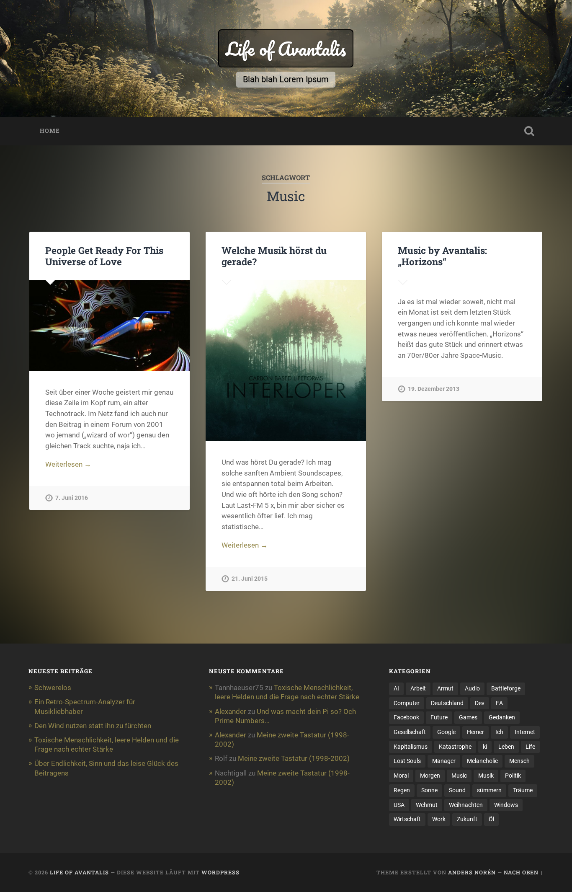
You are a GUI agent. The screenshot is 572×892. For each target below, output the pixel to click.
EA (499, 703)
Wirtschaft (407, 819)
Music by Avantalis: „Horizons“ (442, 256)
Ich (499, 732)
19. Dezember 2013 (433, 389)
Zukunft (467, 819)
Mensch (519, 761)
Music (459, 775)
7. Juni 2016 (71, 498)
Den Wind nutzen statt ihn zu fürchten (92, 725)
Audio (472, 688)
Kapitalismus (411, 746)
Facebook (406, 717)
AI (396, 688)
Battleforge (505, 688)
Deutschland (447, 703)
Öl (491, 819)
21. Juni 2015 (250, 578)
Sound (457, 790)
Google (446, 732)
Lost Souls (407, 761)
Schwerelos (52, 687)
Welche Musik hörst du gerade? (274, 256)
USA (399, 805)
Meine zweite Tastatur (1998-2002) (294, 758)
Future (439, 717)
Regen (402, 790)
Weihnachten (466, 805)
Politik (513, 775)
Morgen (430, 775)
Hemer (475, 732)
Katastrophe (455, 746)
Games (468, 717)
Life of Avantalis (286, 48)
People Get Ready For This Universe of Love (104, 256)
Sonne (429, 790)
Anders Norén (472, 872)
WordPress (220, 872)
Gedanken (502, 717)
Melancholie (482, 761)
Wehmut (427, 805)
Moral (401, 775)
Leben (506, 746)
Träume (523, 790)
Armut (445, 688)
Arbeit (418, 688)
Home (50, 130)
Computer (407, 703)
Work (439, 819)
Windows (506, 805)
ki (485, 746)
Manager (444, 761)
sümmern (489, 790)
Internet (525, 732)
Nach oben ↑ (524, 872)
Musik (486, 775)
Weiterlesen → (68, 464)
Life (530, 746)
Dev (479, 703)
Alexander (230, 711)
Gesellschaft (410, 732)
